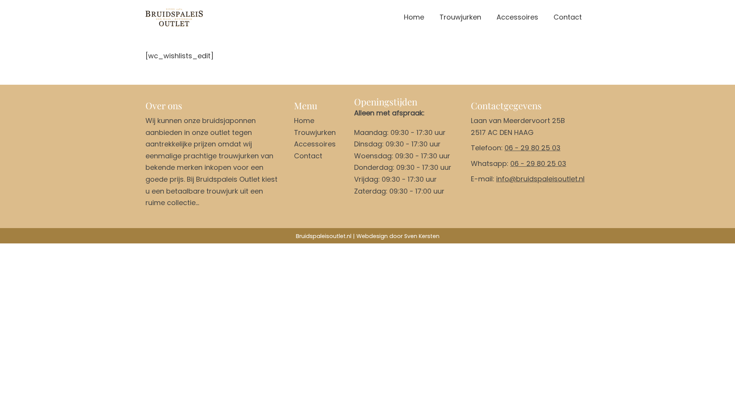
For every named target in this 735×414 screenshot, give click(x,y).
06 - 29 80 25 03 (532, 148)
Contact (568, 17)
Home (414, 17)
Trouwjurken (460, 17)
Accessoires (517, 17)
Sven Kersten (421, 236)
